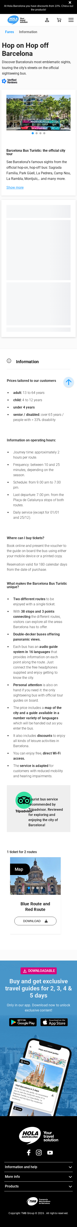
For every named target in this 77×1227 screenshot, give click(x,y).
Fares (9, 32)
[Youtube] (47, 1154)
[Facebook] (27, 1154)
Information (28, 32)
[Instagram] (36, 1154)
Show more (15, 187)
